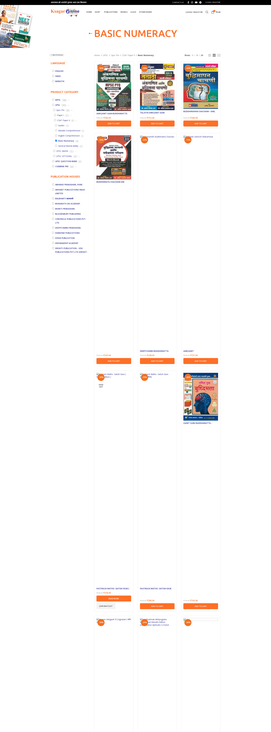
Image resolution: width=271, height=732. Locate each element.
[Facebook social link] (188, 2)
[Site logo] (65, 12)
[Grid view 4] (218, 55)
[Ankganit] (200, 242)
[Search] (207, 12)
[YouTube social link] (196, 2)
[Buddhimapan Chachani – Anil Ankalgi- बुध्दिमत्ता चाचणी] (200, 86)
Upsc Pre (115, 55)
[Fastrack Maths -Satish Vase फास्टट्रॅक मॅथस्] (157, 479)
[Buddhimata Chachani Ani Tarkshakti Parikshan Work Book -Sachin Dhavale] (113, 157)
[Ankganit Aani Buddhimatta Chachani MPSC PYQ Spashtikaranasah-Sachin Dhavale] (113, 87)
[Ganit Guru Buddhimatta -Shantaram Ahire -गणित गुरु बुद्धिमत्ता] (200, 397)
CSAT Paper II (128, 55)
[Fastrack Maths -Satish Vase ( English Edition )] (113, 479)
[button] (113, 124)
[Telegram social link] (200, 2)
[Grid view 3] (214, 55)
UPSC (105, 55)
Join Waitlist (106, 606)
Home (97, 55)
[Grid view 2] (209, 55)
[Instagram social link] (192, 2)
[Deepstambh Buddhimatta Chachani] (157, 242)
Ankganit (188, 351)
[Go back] (90, 33)
